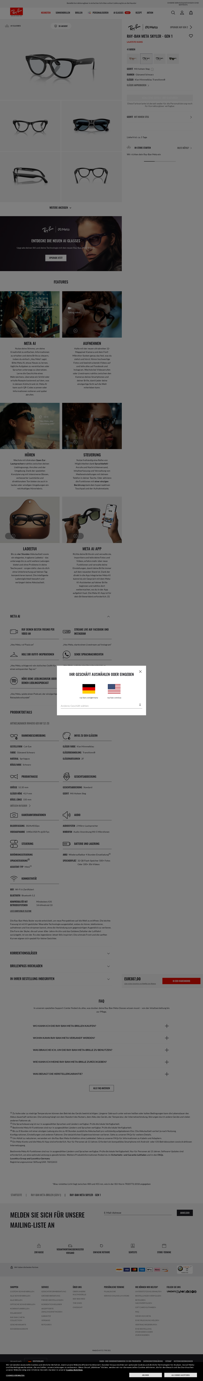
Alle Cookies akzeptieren (181, 1375)
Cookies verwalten (15, 1375)
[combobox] (101, 705)
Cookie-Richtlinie (74, 1370)
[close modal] (140, 671)
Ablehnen (145, 1375)
